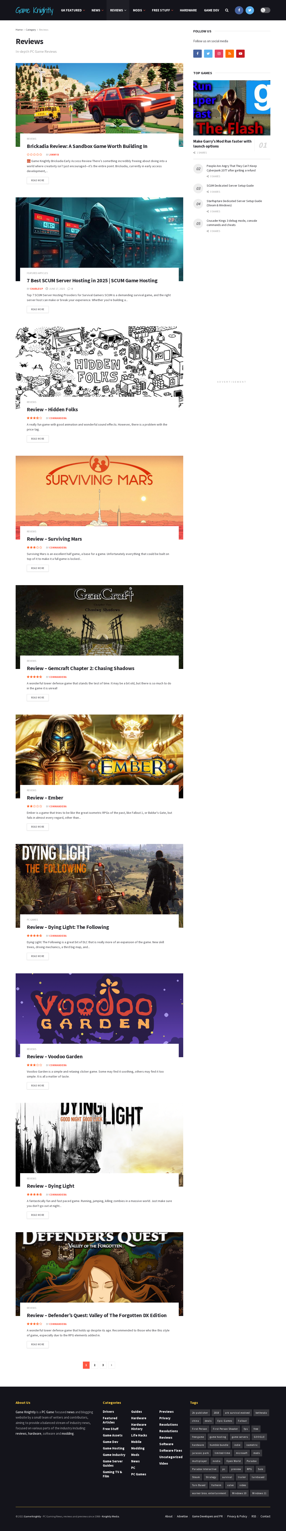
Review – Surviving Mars (54, 538)
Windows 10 (239, 1493)
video (243, 1485)
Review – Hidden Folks (52, 409)
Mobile (136, 1442)
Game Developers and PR (207, 1516)
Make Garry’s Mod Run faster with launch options (222, 144)
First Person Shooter (225, 1428)
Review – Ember (45, 797)
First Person (199, 1428)
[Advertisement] (231, 310)
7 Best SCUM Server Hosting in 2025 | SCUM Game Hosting (92, 280)
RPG (249, 1469)
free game (198, 1436)
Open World (233, 1461)
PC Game (48, 1412)
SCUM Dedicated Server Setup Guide (230, 185)
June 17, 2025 (56, 288)
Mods (137, 10)
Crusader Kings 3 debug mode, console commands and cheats (232, 223)
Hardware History (138, 1426)
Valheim (216, 1485)
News (96, 10)
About (168, 1516)
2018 (216, 1412)
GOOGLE (259, 1436)
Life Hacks (139, 1435)
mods (256, 1453)
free (256, 1428)
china (195, 1420)
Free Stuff (161, 10)
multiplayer (199, 1461)
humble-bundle (219, 1445)
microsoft (242, 1453)
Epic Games (224, 1420)
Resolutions (168, 1424)
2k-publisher (200, 1412)
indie (237, 1445)
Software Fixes (170, 1450)
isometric (252, 1445)
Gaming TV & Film (112, 1474)
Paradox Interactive (204, 1469)
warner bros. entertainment (209, 1493)
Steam (196, 1477)
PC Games (32, 920)
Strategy (211, 1477)
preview (236, 1469)
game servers (240, 1436)
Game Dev (211, 10)
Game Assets (112, 1435)
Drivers (108, 1411)
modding (68, 1433)
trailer (242, 1477)
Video (163, 1463)
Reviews (116, 10)
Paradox (252, 1461)
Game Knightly (34, 10)
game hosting (218, 1436)
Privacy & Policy (237, 1516)
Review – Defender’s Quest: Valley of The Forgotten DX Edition (97, 1315)
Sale (260, 1469)
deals (208, 1420)
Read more (37, 180)
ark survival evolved (237, 1412)
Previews (166, 1411)
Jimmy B (54, 154)
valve (230, 1485)
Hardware (188, 10)
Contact (265, 1516)
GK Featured (71, 10)
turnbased (258, 1477)
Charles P (36, 288)
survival (227, 1477)
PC (133, 1468)
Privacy (164, 1418)
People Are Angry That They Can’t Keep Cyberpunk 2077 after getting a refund (232, 168)
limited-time (222, 1453)
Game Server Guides (113, 1463)
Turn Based (199, 1485)
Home (19, 29)
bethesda (261, 1412)
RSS (254, 1516)
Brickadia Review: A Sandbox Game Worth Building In (87, 146)
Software (166, 1444)
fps (246, 1428)
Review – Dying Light (50, 1185)
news (71, 1412)
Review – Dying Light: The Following (68, 927)
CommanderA (58, 418)
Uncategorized (171, 1457)
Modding (138, 1448)
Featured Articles (37, 273)
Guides (136, 1411)
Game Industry (114, 1455)
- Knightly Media (110, 1516)
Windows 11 (259, 1493)
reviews (21, 1433)
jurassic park (200, 1453)
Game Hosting (113, 1448)
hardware (34, 1433)
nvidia (217, 1461)
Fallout (242, 1420)
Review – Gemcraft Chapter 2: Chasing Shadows (81, 668)
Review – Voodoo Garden (54, 1056)
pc (223, 1469)
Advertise (182, 1516)
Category (31, 29)
